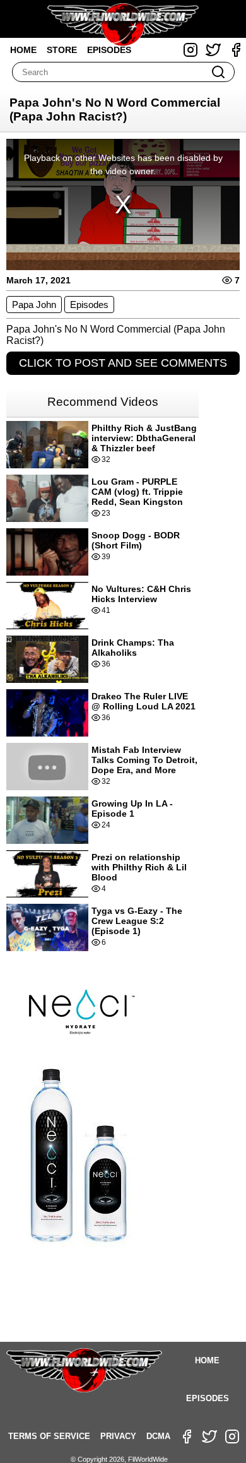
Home (23, 50)
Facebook (236, 49)
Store (62, 50)
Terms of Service (49, 1436)
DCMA (158, 1436)
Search (218, 71)
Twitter (213, 49)
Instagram (190, 49)
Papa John (34, 304)
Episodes (109, 50)
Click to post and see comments (123, 363)
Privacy (118, 1436)
